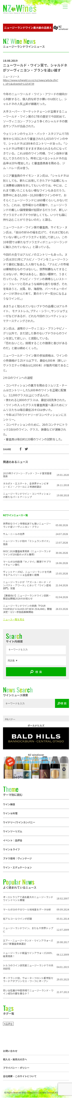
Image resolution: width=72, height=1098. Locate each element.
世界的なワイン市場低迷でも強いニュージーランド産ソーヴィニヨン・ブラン (27, 525)
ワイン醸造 (9, 804)
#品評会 (8, 1023)
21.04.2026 (62, 585)
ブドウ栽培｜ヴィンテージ (17, 858)
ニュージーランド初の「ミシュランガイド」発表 (27, 542)
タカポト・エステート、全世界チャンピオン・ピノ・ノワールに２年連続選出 (26, 485)
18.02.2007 (63, 898)
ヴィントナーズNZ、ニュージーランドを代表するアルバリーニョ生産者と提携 (27, 573)
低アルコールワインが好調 (17, 918)
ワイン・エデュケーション (17, 867)
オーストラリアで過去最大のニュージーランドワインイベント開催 (28, 898)
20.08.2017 (63, 942)
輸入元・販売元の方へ (15, 1059)
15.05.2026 (62, 573)
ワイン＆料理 (10, 813)
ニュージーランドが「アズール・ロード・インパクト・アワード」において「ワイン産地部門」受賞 (27, 585)
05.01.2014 (63, 918)
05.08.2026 (62, 525)
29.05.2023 (63, 979)
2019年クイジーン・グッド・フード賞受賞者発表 (27, 475)
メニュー (65, 3)
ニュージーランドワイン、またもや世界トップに (28, 929)
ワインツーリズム (12, 831)
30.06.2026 (62, 552)
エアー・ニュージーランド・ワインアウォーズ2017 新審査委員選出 (28, 942)
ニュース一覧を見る (13, 619)
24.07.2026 (62, 534)
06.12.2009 (63, 954)
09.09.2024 (63, 909)
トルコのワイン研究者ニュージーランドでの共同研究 (28, 967)
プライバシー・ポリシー (16, 1068)
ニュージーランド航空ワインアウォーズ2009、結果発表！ (28, 954)
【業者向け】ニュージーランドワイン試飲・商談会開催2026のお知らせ (27, 597)
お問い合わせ (10, 1051)
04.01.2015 (63, 967)
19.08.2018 (63, 495)
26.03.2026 (62, 609)
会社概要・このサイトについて (20, 1076)
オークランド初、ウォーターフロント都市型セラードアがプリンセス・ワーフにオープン (28, 979)
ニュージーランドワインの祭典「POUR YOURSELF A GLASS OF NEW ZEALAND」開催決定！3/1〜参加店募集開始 (27, 609)
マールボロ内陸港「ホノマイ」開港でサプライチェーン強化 (27, 563)
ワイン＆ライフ (11, 849)
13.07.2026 (62, 542)
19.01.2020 (63, 474)
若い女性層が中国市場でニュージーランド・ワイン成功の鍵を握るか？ (28, 992)
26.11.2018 (63, 485)
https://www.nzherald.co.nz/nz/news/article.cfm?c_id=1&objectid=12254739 (30, 81)
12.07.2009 (63, 929)
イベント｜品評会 (12, 840)
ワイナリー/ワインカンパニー (19, 822)
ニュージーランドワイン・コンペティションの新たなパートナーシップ (27, 495)
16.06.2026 (62, 563)
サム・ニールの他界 (14, 534)
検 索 (38, 672)
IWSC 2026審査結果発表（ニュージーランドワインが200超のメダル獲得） (27, 553)
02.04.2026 (62, 597)
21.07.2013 (63, 992)
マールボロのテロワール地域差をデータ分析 (27, 909)
